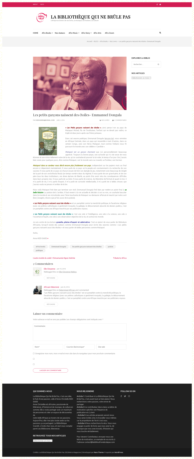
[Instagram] (129, 396)
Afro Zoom (109, 33)
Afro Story (85, 33)
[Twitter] (160, 4)
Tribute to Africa (120, 258)
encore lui (109, 138)
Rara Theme (99, 452)
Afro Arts (97, 33)
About (35, 4)
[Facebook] (157, 4)
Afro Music (73, 33)
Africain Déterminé (51, 287)
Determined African (67, 290)
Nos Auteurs (60, 33)
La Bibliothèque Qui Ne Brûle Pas (90, 17)
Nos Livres (105, 120)
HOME (35, 33)
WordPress (119, 452)
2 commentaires (120, 120)
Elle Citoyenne (49, 269)
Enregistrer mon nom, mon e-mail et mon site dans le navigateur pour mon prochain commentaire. (75, 353)
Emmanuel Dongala (59, 247)
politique (39, 250)
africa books (40, 247)
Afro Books (46, 33)
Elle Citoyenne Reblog (67, 272)
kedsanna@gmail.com (45, 120)
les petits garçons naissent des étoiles (87, 247)
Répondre (51, 278)
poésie (110, 247)
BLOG (42, 4)
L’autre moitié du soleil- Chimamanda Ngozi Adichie (54, 258)
